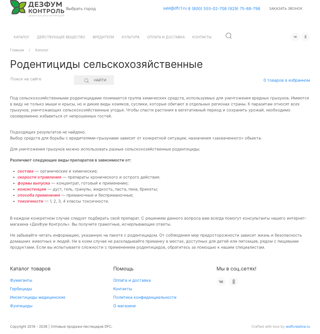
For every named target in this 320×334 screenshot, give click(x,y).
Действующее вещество (61, 37)
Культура (131, 37)
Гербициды (21, 288)
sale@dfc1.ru (175, 8)
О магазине (124, 305)
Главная (17, 50)
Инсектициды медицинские (37, 297)
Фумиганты (21, 280)
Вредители (103, 37)
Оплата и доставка (166, 37)
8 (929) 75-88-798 (242, 8)
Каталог (22, 37)
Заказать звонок (285, 8)
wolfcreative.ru (298, 326)
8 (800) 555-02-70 (206, 8)
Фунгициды (21, 305)
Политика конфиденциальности (144, 297)
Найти (100, 80)
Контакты (202, 37)
